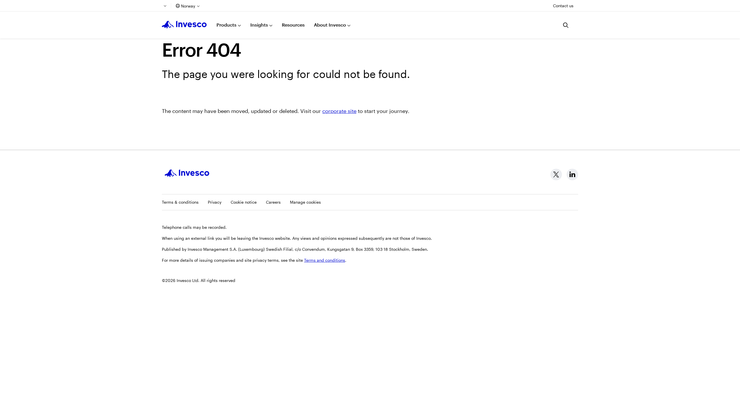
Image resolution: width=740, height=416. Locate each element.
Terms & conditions (180, 202)
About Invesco (330, 24)
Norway (188, 5)
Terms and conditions (324, 260)
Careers (273, 202)
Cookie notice (244, 202)
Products (226, 24)
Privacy (214, 202)
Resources (293, 24)
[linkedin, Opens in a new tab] (572, 174)
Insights (259, 24)
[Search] (566, 25)
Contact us (563, 5)
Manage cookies (305, 202)
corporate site (339, 111)
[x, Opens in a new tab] (556, 174)
